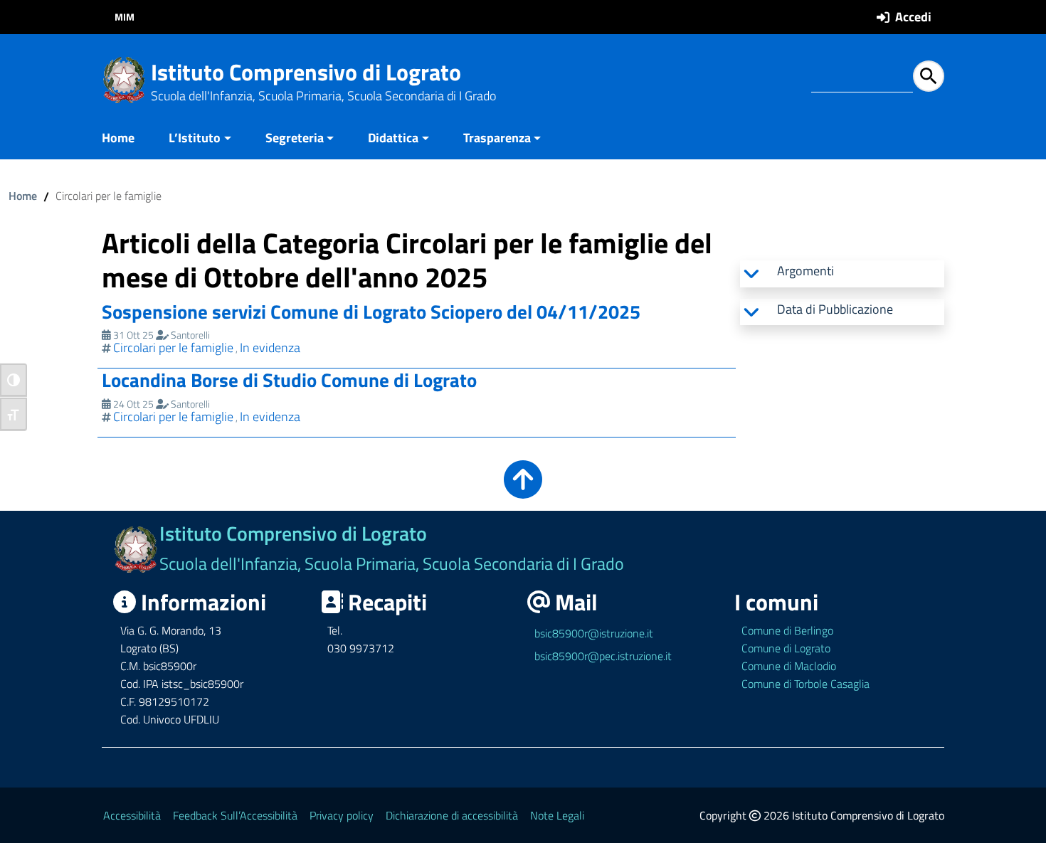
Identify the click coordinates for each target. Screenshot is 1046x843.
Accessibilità (132, 815)
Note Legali (557, 815)
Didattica (393, 137)
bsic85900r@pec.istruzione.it (603, 655)
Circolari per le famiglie (173, 347)
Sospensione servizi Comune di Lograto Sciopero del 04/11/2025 (371, 311)
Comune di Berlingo (787, 630)
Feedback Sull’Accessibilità (235, 815)
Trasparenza (497, 137)
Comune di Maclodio (788, 665)
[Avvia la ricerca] (928, 76)
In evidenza (270, 347)
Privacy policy (342, 815)
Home (118, 137)
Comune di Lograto (785, 648)
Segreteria (294, 137)
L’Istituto (195, 137)
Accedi (913, 16)
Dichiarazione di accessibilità (452, 815)
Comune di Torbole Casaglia (805, 683)
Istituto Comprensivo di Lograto (306, 72)
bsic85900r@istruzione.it (593, 633)
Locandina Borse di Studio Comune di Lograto (289, 379)
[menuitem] (127, 139)
